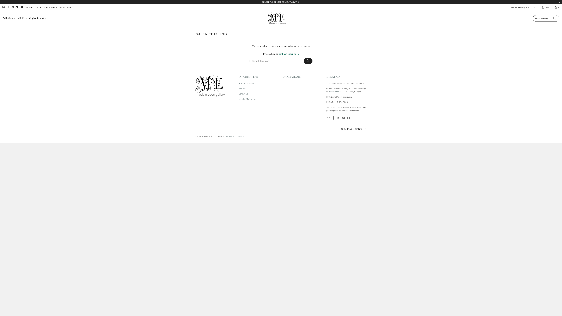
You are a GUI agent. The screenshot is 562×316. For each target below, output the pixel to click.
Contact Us (243, 94)
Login (547, 7)
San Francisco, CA (33, 7)
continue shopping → (289, 54)
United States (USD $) (521, 7)
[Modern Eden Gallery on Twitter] (17, 7)
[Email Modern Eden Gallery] (3, 7)
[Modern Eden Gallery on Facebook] (8, 7)
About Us (242, 88)
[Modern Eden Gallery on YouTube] (21, 7)
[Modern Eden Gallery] (277, 18)
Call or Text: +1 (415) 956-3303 (58, 7)
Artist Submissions (246, 83)
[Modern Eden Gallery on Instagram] (12, 7)
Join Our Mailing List (247, 99)
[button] (9, 18)
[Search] (554, 18)
